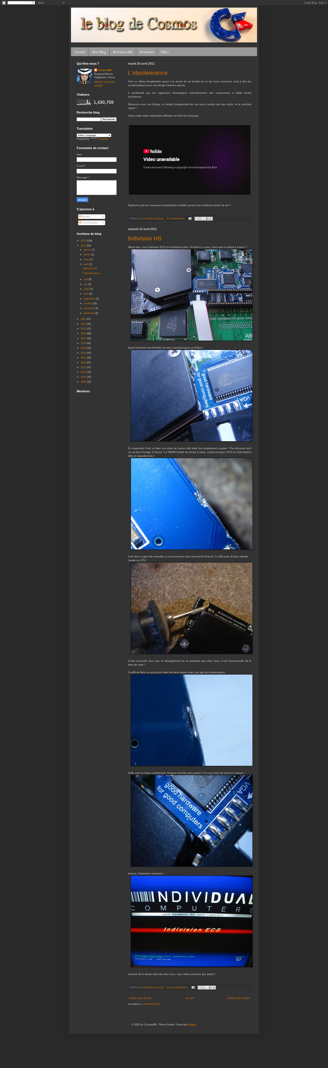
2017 (84, 338)
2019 (84, 347)
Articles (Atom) (152, 1004)
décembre (89, 313)
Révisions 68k (122, 51)
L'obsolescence (148, 73)
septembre (90, 298)
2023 (84, 367)
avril (86, 264)
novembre (89, 308)
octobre (88, 303)
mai (86, 279)
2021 (84, 357)
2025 (84, 377)
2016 (84, 333)
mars (87, 259)
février (87, 254)
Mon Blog (99, 51)
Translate (103, 138)
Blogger (192, 1024)
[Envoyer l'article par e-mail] (189, 218)
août (86, 293)
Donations (147, 51)
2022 (84, 362)
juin (86, 284)
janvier (88, 249)
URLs (165, 51)
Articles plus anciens (238, 998)
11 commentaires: (175, 218)
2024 (84, 372)
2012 (84, 319)
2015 (84, 328)
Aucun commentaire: (177, 987)
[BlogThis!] (200, 219)
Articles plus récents (140, 998)
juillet (87, 289)
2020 (84, 352)
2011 (84, 245)
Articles (85, 216)
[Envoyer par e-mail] (196, 219)
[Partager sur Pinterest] (211, 219)
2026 (84, 381)
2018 (84, 343)
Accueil (79, 51)
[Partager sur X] (204, 219)
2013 (84, 324)
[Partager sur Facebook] (207, 219)
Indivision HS (145, 238)
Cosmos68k (105, 70)
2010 (84, 240)
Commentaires (89, 222)
